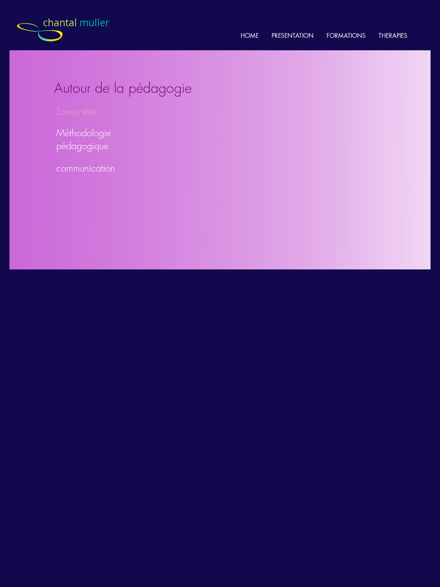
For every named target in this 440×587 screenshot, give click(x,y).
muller (76, 22)
